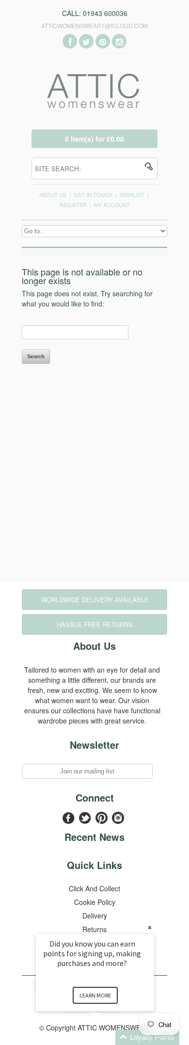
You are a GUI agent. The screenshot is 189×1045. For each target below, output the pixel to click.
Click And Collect (94, 888)
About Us (52, 194)
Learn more (95, 995)
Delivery (94, 915)
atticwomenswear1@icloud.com (94, 25)
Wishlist (132, 194)
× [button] (150, 927)
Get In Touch (93, 194)
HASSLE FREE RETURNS (95, 624)
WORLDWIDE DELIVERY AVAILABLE (95, 599)
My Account (112, 205)
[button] (106, 1037)
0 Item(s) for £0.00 (94, 138)
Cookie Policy (94, 902)
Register (73, 205)
